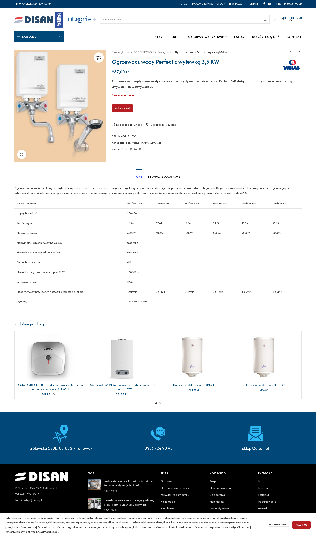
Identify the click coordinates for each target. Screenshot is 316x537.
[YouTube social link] (269, 4)
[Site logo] (38, 19)
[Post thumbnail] (94, 486)
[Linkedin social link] (135, 149)
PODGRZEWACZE (143, 52)
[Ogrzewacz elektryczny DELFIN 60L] (265, 357)
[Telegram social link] (140, 149)
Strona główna (121, 52)
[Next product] (299, 52)
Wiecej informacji (279, 524)
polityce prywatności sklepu (42, 532)
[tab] (139, 174)
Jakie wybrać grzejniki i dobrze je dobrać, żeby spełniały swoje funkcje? (128, 483)
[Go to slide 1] (156, 403)
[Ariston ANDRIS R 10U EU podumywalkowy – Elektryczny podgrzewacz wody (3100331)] (50, 357)
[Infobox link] (158, 437)
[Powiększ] (21, 154)
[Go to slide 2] (160, 403)
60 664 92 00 (294, 4)
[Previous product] (290, 52)
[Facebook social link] (264, 4)
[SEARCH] (265, 19)
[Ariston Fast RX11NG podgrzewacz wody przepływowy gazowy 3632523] (122, 357)
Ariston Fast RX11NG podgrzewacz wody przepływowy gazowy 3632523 (122, 387)
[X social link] (126, 149)
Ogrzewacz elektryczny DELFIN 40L (194, 385)
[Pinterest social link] (131, 149)
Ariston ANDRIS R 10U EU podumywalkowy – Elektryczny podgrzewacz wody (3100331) (50, 387)
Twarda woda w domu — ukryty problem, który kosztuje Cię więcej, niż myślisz (129, 502)
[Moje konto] (275, 19)
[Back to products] (295, 52)
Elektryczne (164, 52)
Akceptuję (301, 524)
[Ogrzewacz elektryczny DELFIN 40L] (194, 357)
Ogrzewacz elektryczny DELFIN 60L (265, 385)
